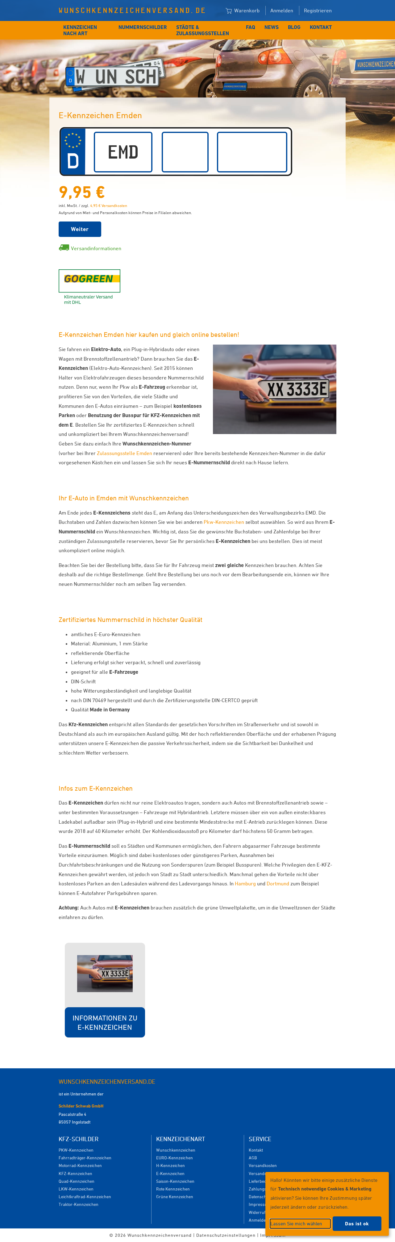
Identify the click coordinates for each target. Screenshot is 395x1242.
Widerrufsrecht (263, 1212)
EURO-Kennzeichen (174, 1157)
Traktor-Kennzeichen (78, 1204)
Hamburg (245, 883)
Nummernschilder (142, 27)
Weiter (80, 229)
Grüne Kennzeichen (174, 1196)
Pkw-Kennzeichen (224, 522)
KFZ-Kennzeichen (75, 1173)
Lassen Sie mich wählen (296, 1223)
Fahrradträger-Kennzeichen (85, 1157)
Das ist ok (357, 1224)
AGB (253, 1157)
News (271, 27)
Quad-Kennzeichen (76, 1181)
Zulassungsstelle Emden (124, 453)
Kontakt (321, 27)
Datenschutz (260, 1196)
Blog (294, 27)
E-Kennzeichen (170, 1173)
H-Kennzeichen (170, 1165)
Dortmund (278, 883)
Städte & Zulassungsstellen (202, 30)
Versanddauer (262, 1173)
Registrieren (318, 10)
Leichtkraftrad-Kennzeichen (85, 1196)
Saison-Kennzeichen (175, 1181)
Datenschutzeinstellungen (226, 1235)
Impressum (260, 1204)
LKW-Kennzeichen (76, 1188)
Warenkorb (246, 10)
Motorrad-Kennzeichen (80, 1165)
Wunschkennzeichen (175, 1150)
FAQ (250, 27)
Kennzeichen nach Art (80, 30)
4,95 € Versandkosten (108, 205)
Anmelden (281, 10)
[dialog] (327, 1204)
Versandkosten (263, 1165)
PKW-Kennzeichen (76, 1150)
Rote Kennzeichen (173, 1188)
